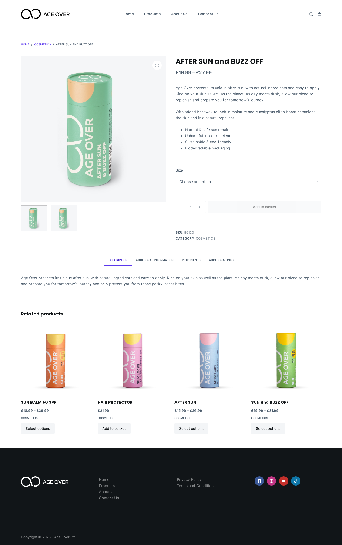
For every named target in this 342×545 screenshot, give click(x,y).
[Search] (311, 14)
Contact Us (208, 13)
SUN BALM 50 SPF (38, 402)
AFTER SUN (185, 402)
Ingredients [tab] (191, 260)
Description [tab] (118, 260)
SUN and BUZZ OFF (270, 402)
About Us (179, 13)
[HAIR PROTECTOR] (133, 359)
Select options (38, 428)
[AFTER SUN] (209, 359)
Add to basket (264, 207)
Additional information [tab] (155, 260)
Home (128, 13)
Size (179, 170)
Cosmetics (205, 238)
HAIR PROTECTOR (115, 402)
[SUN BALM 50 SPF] (56, 359)
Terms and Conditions (196, 485)
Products (152, 13)
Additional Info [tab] (221, 260)
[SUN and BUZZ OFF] (286, 359)
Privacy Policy (189, 479)
